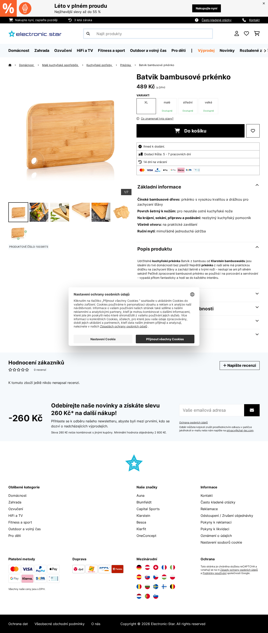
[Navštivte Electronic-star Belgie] (172, 586)
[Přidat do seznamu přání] (253, 131)
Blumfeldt (144, 502)
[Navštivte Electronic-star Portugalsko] (147, 596)
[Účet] (236, 33)
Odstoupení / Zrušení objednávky (227, 515)
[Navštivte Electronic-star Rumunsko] (139, 586)
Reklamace (209, 509)
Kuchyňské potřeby (99, 65)
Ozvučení (15, 509)
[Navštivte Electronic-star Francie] (164, 567)
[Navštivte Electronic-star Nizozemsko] (139, 596)
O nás (95, 624)
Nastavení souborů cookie (221, 542)
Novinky (227, 50)
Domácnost (27, 65)
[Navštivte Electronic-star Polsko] (172, 577)
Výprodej (206, 50)
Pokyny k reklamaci (216, 522)
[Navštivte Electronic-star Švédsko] (155, 586)
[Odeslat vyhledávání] (88, 33)
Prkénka (125, 65)
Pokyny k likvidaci (215, 529)
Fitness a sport (20, 522)
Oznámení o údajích (216, 536)
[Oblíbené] (246, 33)
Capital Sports (148, 509)
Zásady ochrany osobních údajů (239, 569)
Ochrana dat (18, 624)
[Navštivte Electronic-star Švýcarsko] (155, 567)
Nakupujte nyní (206, 8)
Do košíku (194, 131)
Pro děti (14, 536)
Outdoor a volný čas (24, 529)
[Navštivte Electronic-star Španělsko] (139, 577)
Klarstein (143, 515)
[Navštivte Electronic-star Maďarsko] (164, 577)
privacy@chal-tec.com (240, 430)
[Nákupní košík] (257, 33)
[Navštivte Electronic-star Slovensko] (147, 577)
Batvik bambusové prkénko (156, 65)
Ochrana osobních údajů (193, 422)
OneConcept (146, 536)
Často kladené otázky (217, 20)
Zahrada (14, 502)
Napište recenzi (241, 365)
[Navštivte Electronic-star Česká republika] (155, 577)
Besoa (141, 522)
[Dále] (265, 51)
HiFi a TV (15, 515)
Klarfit (141, 529)
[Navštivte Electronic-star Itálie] (172, 567)
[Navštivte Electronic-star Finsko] (164, 586)
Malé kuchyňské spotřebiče (60, 65)
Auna (140, 495)
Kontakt (254, 20)
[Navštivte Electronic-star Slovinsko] (155, 596)
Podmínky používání (215, 573)
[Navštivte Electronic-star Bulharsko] (147, 586)
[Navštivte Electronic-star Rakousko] (147, 567)
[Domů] (13, 65)
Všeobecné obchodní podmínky (60, 624)
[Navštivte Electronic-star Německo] (139, 567)
